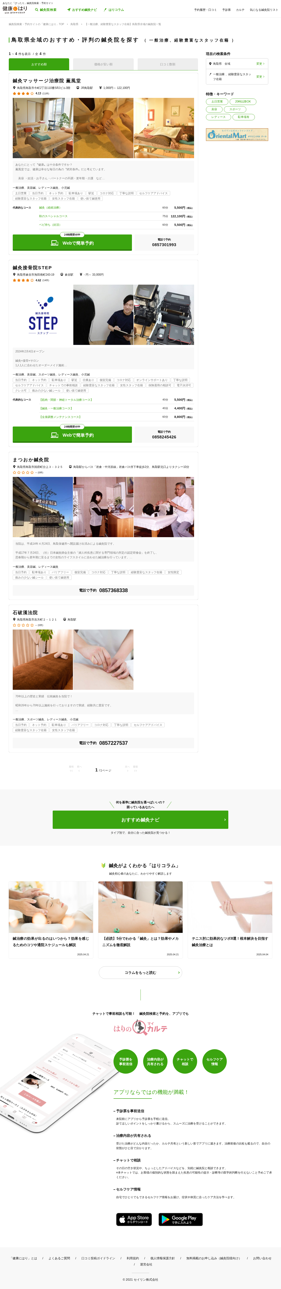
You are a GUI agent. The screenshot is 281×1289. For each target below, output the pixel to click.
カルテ (240, 9)
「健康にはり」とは (23, 1258)
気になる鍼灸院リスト (264, 9)
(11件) (45, 93)
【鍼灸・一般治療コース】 (56, 408)
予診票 (226, 9)
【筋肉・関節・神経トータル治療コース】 (66, 399)
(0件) (40, 472)
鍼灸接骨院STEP (32, 267)
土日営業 (217, 101)
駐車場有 (243, 117)
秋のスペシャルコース (53, 216)
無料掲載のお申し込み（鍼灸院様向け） (214, 1258)
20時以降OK (243, 101)
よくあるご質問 (59, 1258)
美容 (214, 109)
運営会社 (146, 1264)
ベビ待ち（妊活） (50, 224)
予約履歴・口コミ (205, 9)
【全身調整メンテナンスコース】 (60, 417)
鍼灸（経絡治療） (50, 207)
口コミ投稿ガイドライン (98, 1258)
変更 (259, 63)
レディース (218, 117)
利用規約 (133, 1258)
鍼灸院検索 (48, 9)
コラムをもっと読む (140, 972)
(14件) (45, 280)
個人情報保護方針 (162, 1258)
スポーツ (235, 109)
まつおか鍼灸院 (31, 459)
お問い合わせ (262, 1258)
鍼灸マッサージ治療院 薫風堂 (47, 80)
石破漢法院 (25, 612)
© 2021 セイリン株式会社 (140, 1279)
